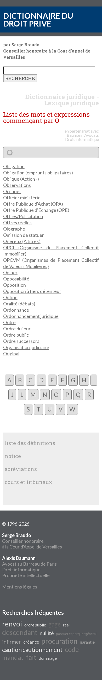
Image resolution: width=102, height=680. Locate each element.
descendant (19, 632)
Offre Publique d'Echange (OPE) (36, 210)
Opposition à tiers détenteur (32, 291)
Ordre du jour (17, 328)
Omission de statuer (23, 235)
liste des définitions (30, 443)
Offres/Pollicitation (23, 216)
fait (31, 657)
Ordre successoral (22, 341)
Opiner (10, 272)
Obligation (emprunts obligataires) (38, 172)
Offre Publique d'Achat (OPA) (33, 204)
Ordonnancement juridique (31, 316)
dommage (48, 658)
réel (66, 625)
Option (10, 297)
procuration (59, 641)
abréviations (21, 469)
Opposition (14, 285)
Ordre (9, 322)
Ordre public (16, 335)
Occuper (12, 191)
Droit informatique (21, 569)
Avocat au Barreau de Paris (29, 564)
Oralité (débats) (19, 303)
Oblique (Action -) (21, 179)
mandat (13, 657)
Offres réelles (17, 222)
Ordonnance (16, 310)
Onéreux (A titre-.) (22, 241)
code (72, 649)
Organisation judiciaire (26, 347)
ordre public (35, 624)
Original (11, 353)
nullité (47, 633)
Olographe (14, 229)
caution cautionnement (32, 649)
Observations (17, 185)
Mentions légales (19, 587)
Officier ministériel (22, 197)
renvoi (12, 624)
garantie (87, 641)
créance (31, 642)
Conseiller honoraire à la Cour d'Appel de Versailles (32, 541)
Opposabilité (16, 279)
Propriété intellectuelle (26, 575)
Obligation (14, 166)
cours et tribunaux (28, 482)
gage (54, 624)
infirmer (11, 641)
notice (13, 456)
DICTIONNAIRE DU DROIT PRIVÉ (38, 19)
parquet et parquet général (76, 634)
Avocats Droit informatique (82, 137)
